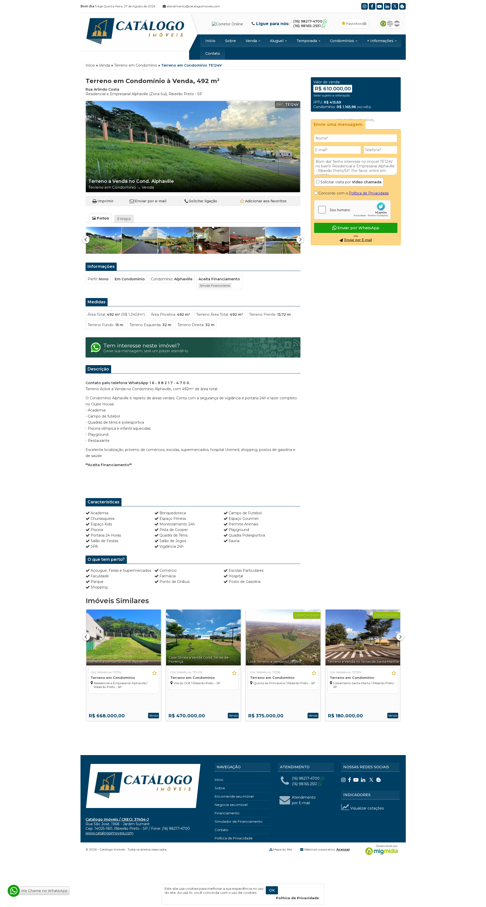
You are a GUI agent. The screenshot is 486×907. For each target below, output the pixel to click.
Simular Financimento (215, 285)
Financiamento (227, 813)
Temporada (307, 40)
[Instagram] (364, 6)
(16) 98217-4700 (307, 21)
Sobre (230, 40)
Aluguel (277, 40)
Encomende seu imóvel (234, 796)
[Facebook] (372, 6)
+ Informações (380, 40)
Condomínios (342, 40)
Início (210, 40)
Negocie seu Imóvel (231, 805)
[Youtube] (379, 6)
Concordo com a (353, 193)
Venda (252, 40)
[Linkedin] (387, 6)
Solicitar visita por (350, 182)
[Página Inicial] (135, 46)
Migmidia (380, 850)
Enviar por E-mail (358, 240)
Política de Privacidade (369, 193)
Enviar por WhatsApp (357, 227)
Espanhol (397, 24)
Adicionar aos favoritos (266, 201)
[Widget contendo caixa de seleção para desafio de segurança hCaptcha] (352, 209)
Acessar (343, 849)
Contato (212, 53)
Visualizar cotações (366, 808)
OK (272, 890)
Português (383, 24)
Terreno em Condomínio (135, 65)
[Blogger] (402, 6)
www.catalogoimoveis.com (109, 833)
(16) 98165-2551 (307, 26)
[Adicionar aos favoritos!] (154, 673)
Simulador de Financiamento (238, 821)
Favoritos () (356, 24)
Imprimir (105, 201)
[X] (395, 6)
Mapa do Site (282, 849)
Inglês (390, 24)
